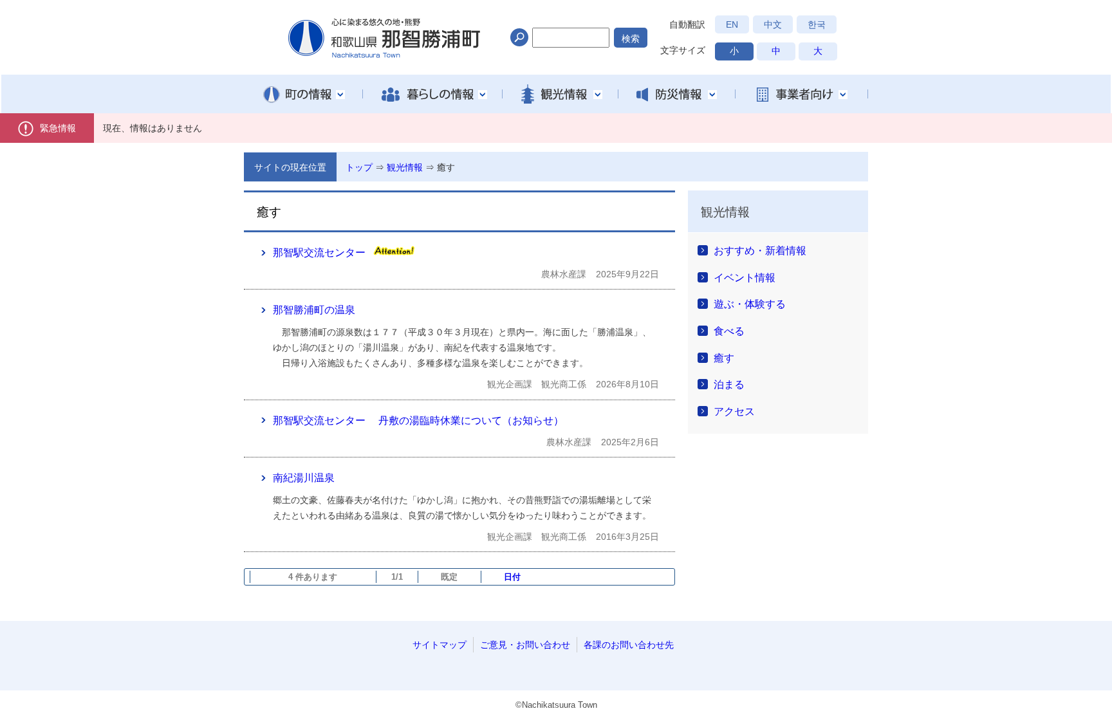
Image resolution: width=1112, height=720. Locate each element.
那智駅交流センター (319, 252)
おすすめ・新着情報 (760, 250)
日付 (512, 577)
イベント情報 (744, 277)
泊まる (729, 384)
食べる (729, 331)
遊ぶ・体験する (750, 304)
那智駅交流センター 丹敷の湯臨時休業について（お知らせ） (418, 420)
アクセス (734, 411)
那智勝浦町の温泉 (314, 309)
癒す (446, 167)
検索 (631, 38)
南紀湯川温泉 (304, 477)
